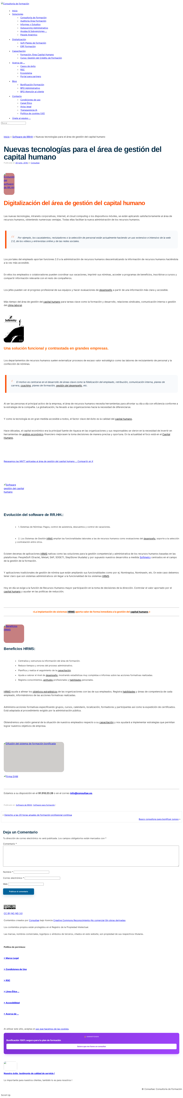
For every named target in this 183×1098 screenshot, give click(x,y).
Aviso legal (25, 106)
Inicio (15, 10)
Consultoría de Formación (33, 17)
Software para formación (44, 805)
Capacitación (19, 51)
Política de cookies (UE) (32, 113)
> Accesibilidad (12, 1002)
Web (5, 884)
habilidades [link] (75, 680)
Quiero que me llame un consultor (91, 1046)
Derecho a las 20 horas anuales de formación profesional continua (38, 815)
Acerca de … (18, 62)
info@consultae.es (81, 793)
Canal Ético (26, 103)
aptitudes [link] (48, 680)
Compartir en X (85, 461)
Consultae (35, 163)
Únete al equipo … (21, 118)
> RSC (7, 980)
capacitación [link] (64, 670)
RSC (22, 69)
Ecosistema (26, 73)
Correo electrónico (13, 878)
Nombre (8, 872)
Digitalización (19, 39)
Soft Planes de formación (33, 43)
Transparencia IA (28, 110)
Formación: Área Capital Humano (37, 54)
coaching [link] (26, 385)
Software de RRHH (22, 136)
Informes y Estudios (30, 24)
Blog (14, 81)
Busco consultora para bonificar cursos (159, 819)
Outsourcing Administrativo (34, 28)
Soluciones (17, 14)
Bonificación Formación (32, 84)
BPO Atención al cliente (32, 91)
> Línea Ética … (11, 991)
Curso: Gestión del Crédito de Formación (41, 58)
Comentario (10, 843)
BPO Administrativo (30, 88)
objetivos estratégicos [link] (45, 691)
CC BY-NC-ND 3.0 (13, 913)
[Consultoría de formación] (15, 3)
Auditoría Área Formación (33, 21)
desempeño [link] (105, 290)
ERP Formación (28, 46)
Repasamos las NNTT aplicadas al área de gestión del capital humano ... (41, 461)
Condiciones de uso (30, 99)
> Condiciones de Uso (15, 969)
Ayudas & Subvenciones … (33, 31)
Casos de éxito (28, 66)
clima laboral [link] (15, 305)
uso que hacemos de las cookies (52, 1029)
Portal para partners (30, 76)
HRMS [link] (49, 538)
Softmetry (145, 557)
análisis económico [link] (32, 434)
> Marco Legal (11, 958)
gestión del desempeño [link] (69, 385)
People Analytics (28, 34)
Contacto (17, 96)
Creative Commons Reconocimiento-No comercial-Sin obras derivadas (89, 920)
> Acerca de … (11, 1013)
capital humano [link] (51, 301)
